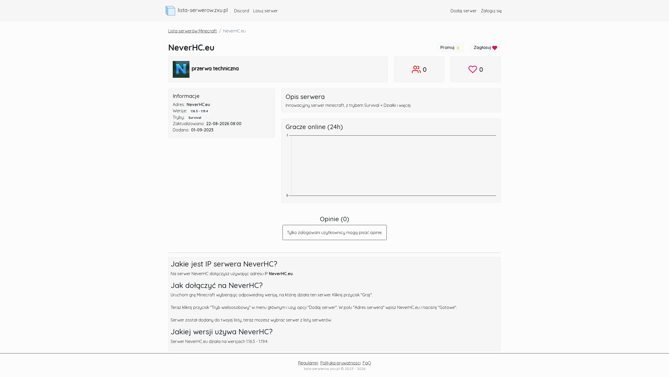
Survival (194, 118)
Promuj (447, 47)
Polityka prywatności (340, 362)
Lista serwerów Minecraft (192, 31)
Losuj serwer (265, 10)
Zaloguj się (491, 10)
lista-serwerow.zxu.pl (203, 10)
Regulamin (308, 362)
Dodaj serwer (464, 10)
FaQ (367, 362)
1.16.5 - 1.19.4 (199, 111)
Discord (241, 10)
